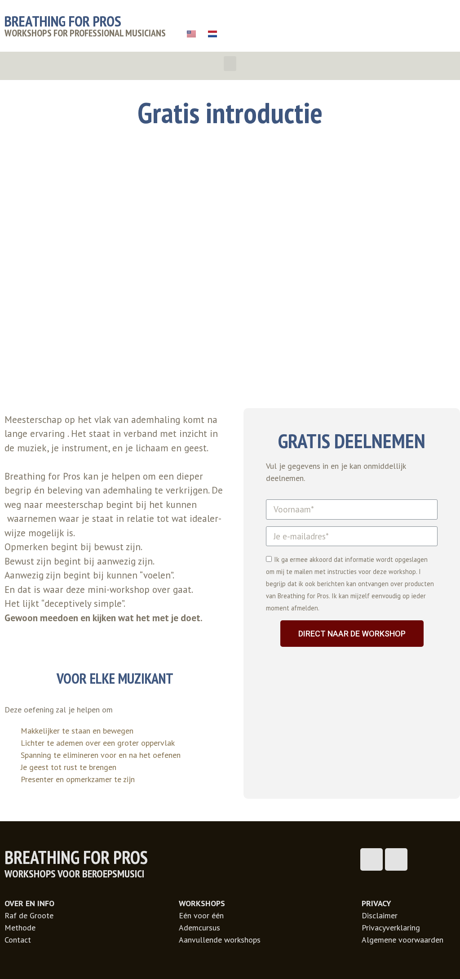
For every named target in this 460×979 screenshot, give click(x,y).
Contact (17, 939)
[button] (230, 63)
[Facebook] (371, 859)
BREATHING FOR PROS (62, 21)
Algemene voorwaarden (402, 939)
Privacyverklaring (391, 927)
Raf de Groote (28, 915)
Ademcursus (199, 927)
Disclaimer (380, 915)
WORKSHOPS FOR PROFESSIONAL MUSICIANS (85, 33)
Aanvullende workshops (220, 939)
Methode (19, 927)
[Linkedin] (396, 859)
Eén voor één (201, 915)
